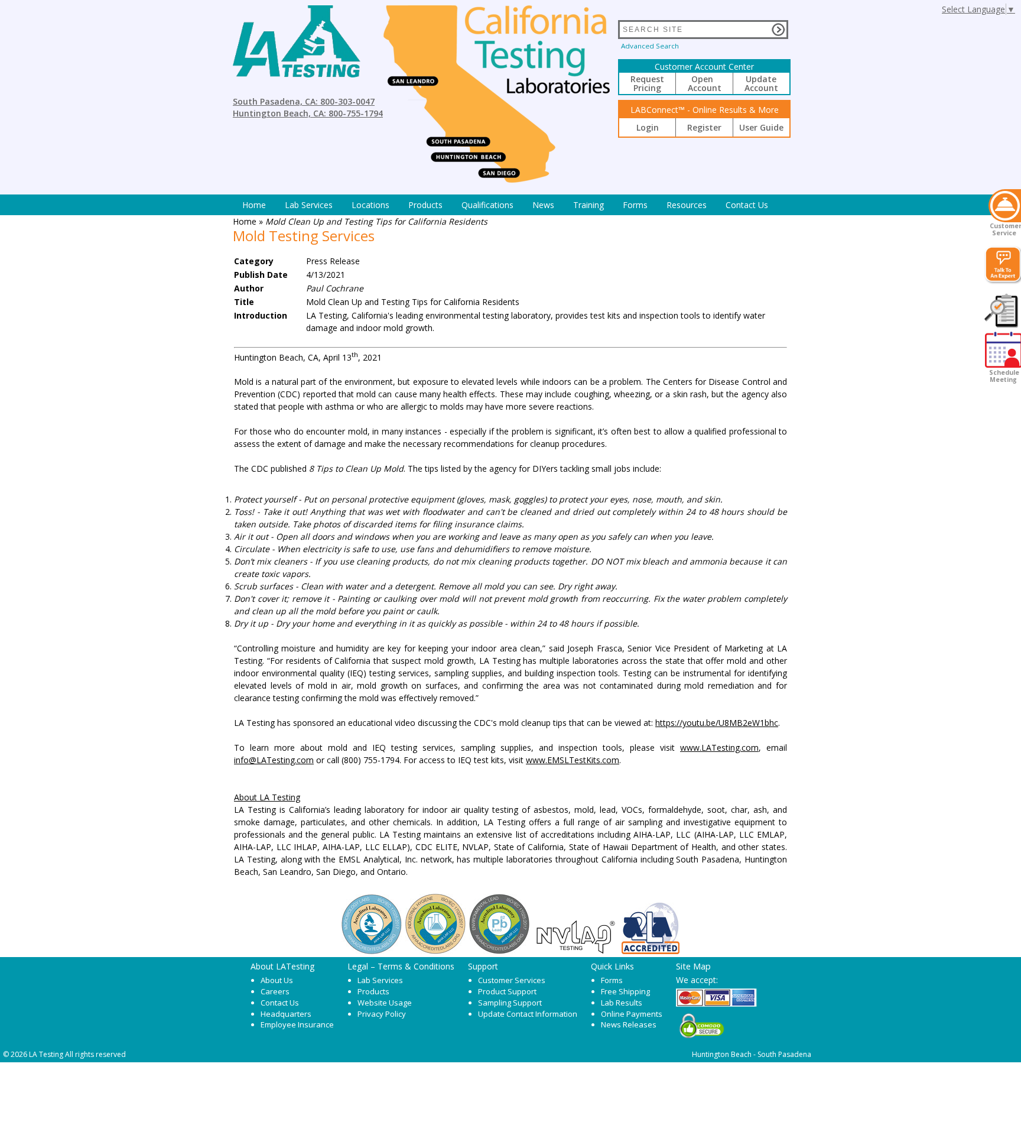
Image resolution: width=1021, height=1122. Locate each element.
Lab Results (621, 1002)
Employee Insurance (297, 1024)
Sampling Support (510, 1002)
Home (254, 204)
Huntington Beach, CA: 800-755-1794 (308, 113)
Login (647, 127)
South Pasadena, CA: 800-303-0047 (304, 101)
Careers (275, 991)
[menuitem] (254, 204)
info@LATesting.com (274, 760)
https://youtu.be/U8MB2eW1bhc (716, 722)
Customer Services (511, 980)
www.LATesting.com (719, 747)
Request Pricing (647, 83)
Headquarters (286, 1013)
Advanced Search (650, 45)
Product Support (507, 991)
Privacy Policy (381, 1013)
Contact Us (747, 204)
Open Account (704, 83)
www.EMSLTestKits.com (572, 760)
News (543, 204)
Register (704, 127)
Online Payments (631, 1013)
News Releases (628, 1024)
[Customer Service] (1005, 205)
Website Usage (384, 1002)
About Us (277, 980)
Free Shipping (625, 991)
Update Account (761, 83)
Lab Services (380, 980)
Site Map (693, 966)
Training (588, 204)
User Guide (761, 127)
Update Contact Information (527, 1013)
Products (425, 204)
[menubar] (505, 204)
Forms (635, 204)
